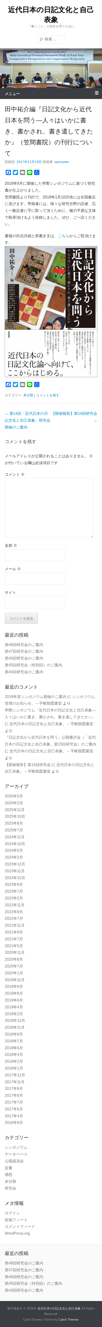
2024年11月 (15, 837)
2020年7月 (14, 966)
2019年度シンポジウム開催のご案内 (35, 697)
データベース (16, 1154)
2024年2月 (14, 857)
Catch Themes (69, 1319)
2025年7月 (14, 830)
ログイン (12, 1213)
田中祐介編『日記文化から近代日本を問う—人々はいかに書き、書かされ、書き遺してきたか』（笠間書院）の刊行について (49, 131)
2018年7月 (14, 1041)
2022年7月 (14, 918)
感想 (8, 1175)
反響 (8, 1168)
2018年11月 (15, 1027)
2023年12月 (15, 864)
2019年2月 (14, 1014)
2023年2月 (14, 898)
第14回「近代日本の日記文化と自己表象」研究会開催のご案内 (27, 420)
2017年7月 (14, 1102)
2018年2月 (14, 1061)
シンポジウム (16, 1147)
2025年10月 (15, 816)
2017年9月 (14, 1089)
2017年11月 (15, 1082)
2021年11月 (15, 925)
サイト (10, 593)
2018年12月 (15, 1021)
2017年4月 (14, 1116)
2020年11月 (15, 952)
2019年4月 (14, 1007)
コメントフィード (20, 1226)
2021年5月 (14, 946)
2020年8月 (14, 959)
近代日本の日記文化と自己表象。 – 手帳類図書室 (51, 724)
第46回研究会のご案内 (24, 658)
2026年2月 (14, 803)
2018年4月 (14, 1055)
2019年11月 (15, 980)
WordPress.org (17, 1233)
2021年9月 (14, 932)
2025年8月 (14, 823)
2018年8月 (14, 1034)
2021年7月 (14, 939)
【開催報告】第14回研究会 (28, 765)
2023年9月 (14, 884)
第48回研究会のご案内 (24, 645)
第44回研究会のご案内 (24, 672)
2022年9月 (14, 912)
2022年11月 (15, 905)
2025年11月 (15, 810)
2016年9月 (14, 1123)
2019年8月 (14, 993)
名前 (11, 546)
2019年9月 (14, 987)
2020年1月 (14, 973)
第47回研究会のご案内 (24, 651)
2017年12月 (15, 1075)
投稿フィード (16, 1220)
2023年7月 (14, 891)
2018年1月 (14, 1068)
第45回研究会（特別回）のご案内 (33, 665)
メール (13, 569)
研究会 (10, 1188)
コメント (15, 474)
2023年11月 (15, 871)
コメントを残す (47, 395)
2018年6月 (14, 1048)
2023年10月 (15, 878)
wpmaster (62, 162)
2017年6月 (14, 1109)
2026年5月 (14, 796)
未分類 (28, 395)
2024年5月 (14, 850)
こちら (63, 236)
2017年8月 (14, 1095)
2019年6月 (14, 1000)
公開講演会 (14, 1161)
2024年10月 (15, 844)
